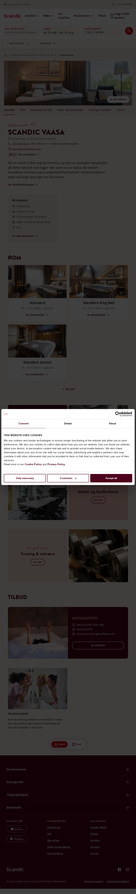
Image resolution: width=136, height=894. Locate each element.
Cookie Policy (33, 464)
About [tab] (112, 423)
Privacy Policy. (56, 464)
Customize (66, 478)
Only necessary (25, 478)
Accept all (111, 478)
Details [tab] (68, 423)
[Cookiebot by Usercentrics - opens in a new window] (117, 413)
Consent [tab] (24, 423)
